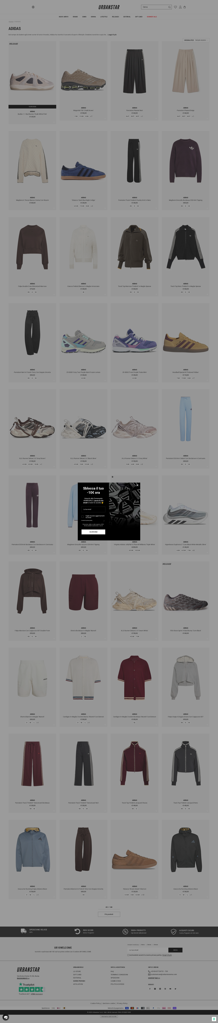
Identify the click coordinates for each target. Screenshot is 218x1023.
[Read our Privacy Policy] (104, 521)
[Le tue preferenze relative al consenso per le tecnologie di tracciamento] (214, 1019)
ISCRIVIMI (93, 532)
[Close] (137, 485)
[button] (5, 1017)
